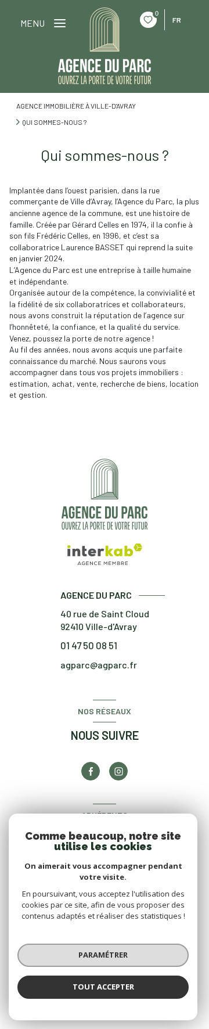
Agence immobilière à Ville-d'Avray (76, 106)
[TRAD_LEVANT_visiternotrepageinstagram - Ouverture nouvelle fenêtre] (118, 771)
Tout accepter (103, 986)
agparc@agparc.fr (98, 664)
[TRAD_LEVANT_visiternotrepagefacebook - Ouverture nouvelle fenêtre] (90, 771)
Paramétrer (103, 954)
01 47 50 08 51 (88, 645)
